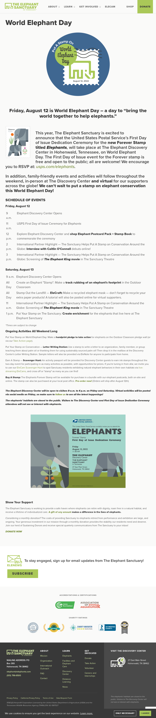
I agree (145, 713)
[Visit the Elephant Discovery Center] (118, 662)
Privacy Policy (12, 698)
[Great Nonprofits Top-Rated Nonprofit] (53, 627)
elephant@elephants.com (19, 671)
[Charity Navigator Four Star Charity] (81, 627)
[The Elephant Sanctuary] (21, 6)
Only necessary (125, 713)
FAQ (42, 673)
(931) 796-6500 (14, 675)
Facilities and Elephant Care (68, 664)
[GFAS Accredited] (65, 605)
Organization (46, 661)
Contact (43, 678)
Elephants (67, 656)
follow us (60, 394)
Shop (130, 6)
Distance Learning (66, 680)
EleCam (110, 6)
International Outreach (46, 667)
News (65, 687)
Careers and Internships (90, 674)
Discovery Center (67, 672)
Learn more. (86, 713)
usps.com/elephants (55, 166)
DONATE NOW (13, 531)
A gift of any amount (60, 512)
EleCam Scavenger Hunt (30, 367)
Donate (145, 6)
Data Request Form (64, 698)
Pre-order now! (83, 381)
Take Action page (22, 340)
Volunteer (89, 668)
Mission (43, 656)
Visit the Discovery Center (128, 651)
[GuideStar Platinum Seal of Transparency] (33, 627)
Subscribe (22, 574)
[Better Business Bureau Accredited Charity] (107, 627)
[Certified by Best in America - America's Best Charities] (124, 627)
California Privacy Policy (30, 698)
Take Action (90, 663)
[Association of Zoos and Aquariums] (90, 605)
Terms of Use (48, 698)
